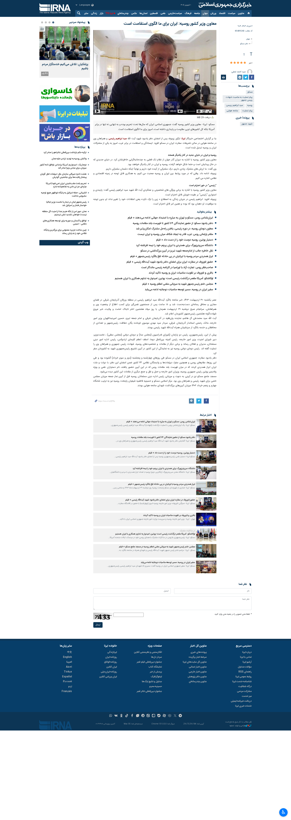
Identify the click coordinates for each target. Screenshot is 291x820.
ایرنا (225, 5)
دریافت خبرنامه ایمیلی (241, 701)
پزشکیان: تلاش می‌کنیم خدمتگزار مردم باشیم (65, 66)
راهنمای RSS (245, 672)
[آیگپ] (153, 716)
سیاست (231, 13)
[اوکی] (121, 716)
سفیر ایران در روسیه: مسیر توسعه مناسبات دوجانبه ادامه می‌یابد (179, 289)
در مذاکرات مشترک (187, 530)
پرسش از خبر (156, 672)
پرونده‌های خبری (198, 652)
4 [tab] (42, 22)
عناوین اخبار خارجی (198, 672)
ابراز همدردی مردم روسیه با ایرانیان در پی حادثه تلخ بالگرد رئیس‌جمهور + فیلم (171, 256)
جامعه (197, 13)
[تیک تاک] (126, 716)
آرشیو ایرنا (247, 662)
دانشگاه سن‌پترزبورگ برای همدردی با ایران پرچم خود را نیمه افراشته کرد (174, 245)
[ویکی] (116, 716)
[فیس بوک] (132, 716)
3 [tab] (46, 22)
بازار (101, 13)
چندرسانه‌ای (122, 13)
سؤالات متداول (245, 667)
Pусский (67, 682)
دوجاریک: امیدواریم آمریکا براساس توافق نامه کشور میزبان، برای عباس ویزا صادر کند (63, 166)
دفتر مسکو (244, 43)
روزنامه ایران (111, 657)
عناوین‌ (241, 13)
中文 (69, 652)
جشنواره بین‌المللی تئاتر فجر (149, 691)
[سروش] (143, 716)
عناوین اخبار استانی (198, 667)
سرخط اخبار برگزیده (198, 657)
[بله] (159, 716)
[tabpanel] (64, 52)
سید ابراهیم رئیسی (117, 139)
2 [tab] (49, 22)
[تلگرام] (180, 716)
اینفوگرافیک (156, 677)
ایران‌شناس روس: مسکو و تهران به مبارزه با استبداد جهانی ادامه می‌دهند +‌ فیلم (170, 218)
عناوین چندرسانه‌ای (198, 682)
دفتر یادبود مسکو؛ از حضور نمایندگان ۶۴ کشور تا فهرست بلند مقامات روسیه (173, 223)
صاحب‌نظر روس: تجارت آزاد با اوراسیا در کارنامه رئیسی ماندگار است (177, 267)
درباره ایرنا (247, 652)
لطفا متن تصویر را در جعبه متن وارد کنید (233, 614)
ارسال (97, 625)
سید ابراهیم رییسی (234, 105)
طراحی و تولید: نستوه (238, 725)
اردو (70, 686)
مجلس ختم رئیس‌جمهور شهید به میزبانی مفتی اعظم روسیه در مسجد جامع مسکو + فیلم (157, 547)
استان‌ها (143, 13)
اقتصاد (222, 13)
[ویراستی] (137, 716)
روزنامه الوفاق (110, 662)
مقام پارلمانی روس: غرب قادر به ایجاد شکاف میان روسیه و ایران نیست (175, 234)
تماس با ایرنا (246, 657)
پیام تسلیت (247, 111)
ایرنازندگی (112, 652)
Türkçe (68, 672)
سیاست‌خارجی (175, 13)
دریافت (204, 117)
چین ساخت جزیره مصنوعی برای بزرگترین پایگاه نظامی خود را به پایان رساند (65, 231)
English (67, 657)
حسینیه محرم (155, 686)
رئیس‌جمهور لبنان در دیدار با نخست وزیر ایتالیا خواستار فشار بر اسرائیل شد (66, 203)
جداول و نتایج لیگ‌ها (152, 682)
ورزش (213, 13)
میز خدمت (247, 696)
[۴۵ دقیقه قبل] (64, 43)
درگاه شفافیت (245, 686)
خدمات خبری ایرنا (243, 706)
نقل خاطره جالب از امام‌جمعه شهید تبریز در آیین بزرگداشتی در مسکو (176, 251)
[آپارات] (164, 716)
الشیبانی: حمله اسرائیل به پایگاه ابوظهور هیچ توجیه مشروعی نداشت (64, 194)
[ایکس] (175, 716)
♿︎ (283, 812)
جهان (205, 13)
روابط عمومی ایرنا (243, 677)
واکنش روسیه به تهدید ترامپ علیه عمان (69, 159)
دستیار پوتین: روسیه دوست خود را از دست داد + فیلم (184, 240)
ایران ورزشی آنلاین (108, 677)
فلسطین (154, 13)
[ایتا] (148, 716)
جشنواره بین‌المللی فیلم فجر (149, 662)
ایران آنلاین (111, 667)
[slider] (133, 110)
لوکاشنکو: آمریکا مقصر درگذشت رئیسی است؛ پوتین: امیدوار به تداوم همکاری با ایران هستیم (164, 278)
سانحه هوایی (232, 111)
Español (67, 677)
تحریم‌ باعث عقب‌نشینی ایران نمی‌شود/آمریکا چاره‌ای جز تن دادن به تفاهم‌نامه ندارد (66, 185)
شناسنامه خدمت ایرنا (242, 682)
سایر (86, 13)
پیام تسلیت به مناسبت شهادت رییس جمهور (239, 99)
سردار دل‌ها (156, 657)
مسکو (250, 92)
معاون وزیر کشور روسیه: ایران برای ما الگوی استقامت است (170, 23)
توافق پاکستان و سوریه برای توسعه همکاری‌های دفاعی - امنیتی (65, 222)
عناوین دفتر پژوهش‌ (197, 677)
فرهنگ (188, 13)
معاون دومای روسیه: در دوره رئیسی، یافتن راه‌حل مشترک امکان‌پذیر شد (174, 229)
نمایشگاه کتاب (155, 667)
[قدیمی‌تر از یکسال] (206, 426)
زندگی (94, 13)
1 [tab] (53, 22)
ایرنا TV (109, 13)
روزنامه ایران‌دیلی (109, 672)
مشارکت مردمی (244, 691)
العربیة (69, 662)
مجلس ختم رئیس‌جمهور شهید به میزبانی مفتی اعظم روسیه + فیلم (177, 284)
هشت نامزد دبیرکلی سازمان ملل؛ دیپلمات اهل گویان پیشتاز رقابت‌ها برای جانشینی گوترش (63, 175)
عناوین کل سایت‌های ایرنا (195, 662)
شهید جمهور (247, 124)
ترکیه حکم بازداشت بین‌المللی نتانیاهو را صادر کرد (65, 152)
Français (67, 691)
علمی (162, 13)
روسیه (249, 105)
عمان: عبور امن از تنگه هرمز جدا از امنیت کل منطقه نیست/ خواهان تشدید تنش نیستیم (64, 213)
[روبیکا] (169, 716)
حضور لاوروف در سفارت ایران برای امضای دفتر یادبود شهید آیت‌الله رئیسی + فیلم (169, 262)
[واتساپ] (110, 716)
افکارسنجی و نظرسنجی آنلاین (148, 652)
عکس (134, 13)
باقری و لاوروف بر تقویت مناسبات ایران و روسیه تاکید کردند (181, 273)
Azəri (69, 667)
